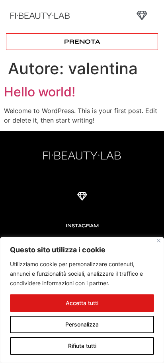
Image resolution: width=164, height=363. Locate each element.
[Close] (158, 240)
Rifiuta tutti (82, 345)
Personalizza (82, 324)
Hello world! (39, 92)
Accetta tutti (82, 303)
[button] (142, 15)
